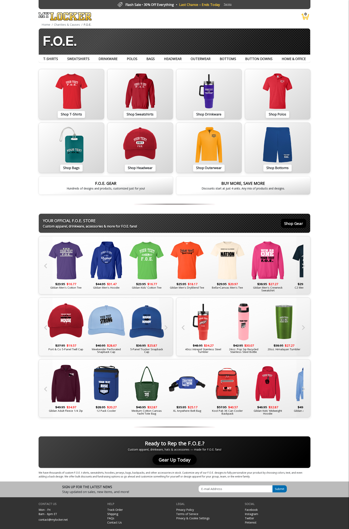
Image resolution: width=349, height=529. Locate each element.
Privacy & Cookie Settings (193, 518)
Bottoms (228, 59)
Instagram (251, 514)
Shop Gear (293, 223)
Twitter (249, 518)
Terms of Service (187, 514)
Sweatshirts (78, 59)
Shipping (112, 514)
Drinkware (108, 59)
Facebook (251, 510)
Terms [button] (228, 4)
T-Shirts (50, 59)
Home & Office (294, 59)
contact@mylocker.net (53, 520)
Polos (132, 59)
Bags (150, 59)
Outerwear (200, 59)
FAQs (110, 518)
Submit (279, 489)
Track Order (115, 510)
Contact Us (114, 522)
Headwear (173, 59)
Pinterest (250, 522)
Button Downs (258, 59)
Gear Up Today (174, 460)
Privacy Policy (185, 510)
